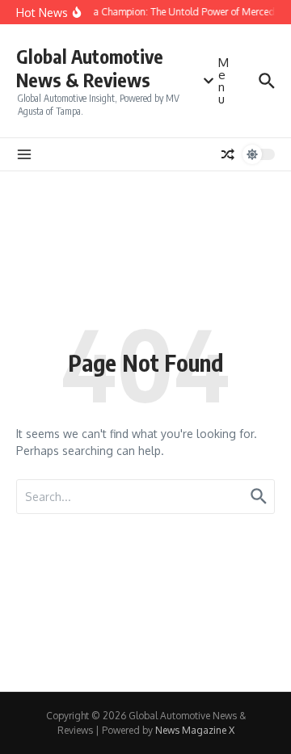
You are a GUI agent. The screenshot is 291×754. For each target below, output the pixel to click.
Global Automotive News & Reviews (89, 68)
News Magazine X (194, 730)
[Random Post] (227, 154)
